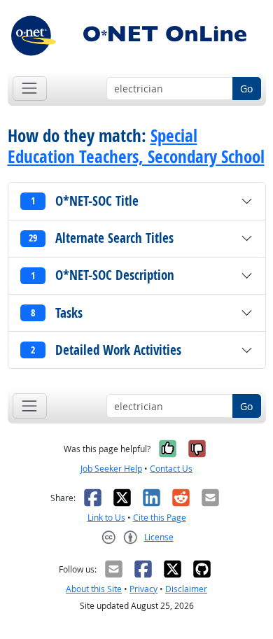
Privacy (144, 589)
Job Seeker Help (111, 469)
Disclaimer (186, 589)
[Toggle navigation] (30, 88)
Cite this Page (159, 518)
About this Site (94, 589)
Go (246, 88)
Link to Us (106, 518)
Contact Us (171, 469)
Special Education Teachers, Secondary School (136, 146)
